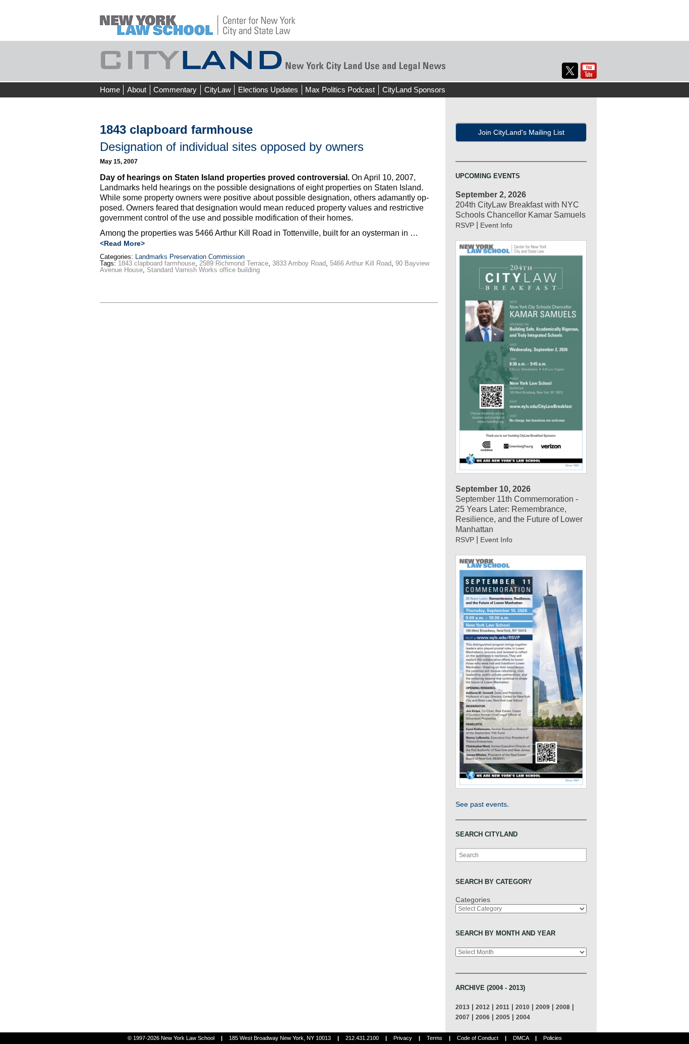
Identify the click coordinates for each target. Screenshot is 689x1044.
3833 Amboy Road (299, 263)
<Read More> (122, 243)
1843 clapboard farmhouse (156, 263)
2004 (523, 1017)
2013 (462, 1007)
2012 (483, 1007)
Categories (472, 899)
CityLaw (217, 89)
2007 (462, 1017)
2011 (502, 1007)
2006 (483, 1017)
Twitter (570, 71)
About (136, 89)
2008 (563, 1007)
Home (110, 89)
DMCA (521, 1038)
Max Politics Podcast (340, 89)
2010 (522, 1007)
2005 (503, 1017)
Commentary (175, 89)
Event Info (496, 225)
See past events (481, 804)
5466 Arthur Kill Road (360, 263)
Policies (552, 1038)
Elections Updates (268, 89)
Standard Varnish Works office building (203, 270)
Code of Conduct (477, 1038)
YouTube (589, 71)
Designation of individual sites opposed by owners (232, 146)
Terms (434, 1038)
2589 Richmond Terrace (233, 263)
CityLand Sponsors (413, 89)
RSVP (464, 225)
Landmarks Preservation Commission (190, 256)
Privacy (402, 1038)
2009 (543, 1007)
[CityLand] (197, 20)
